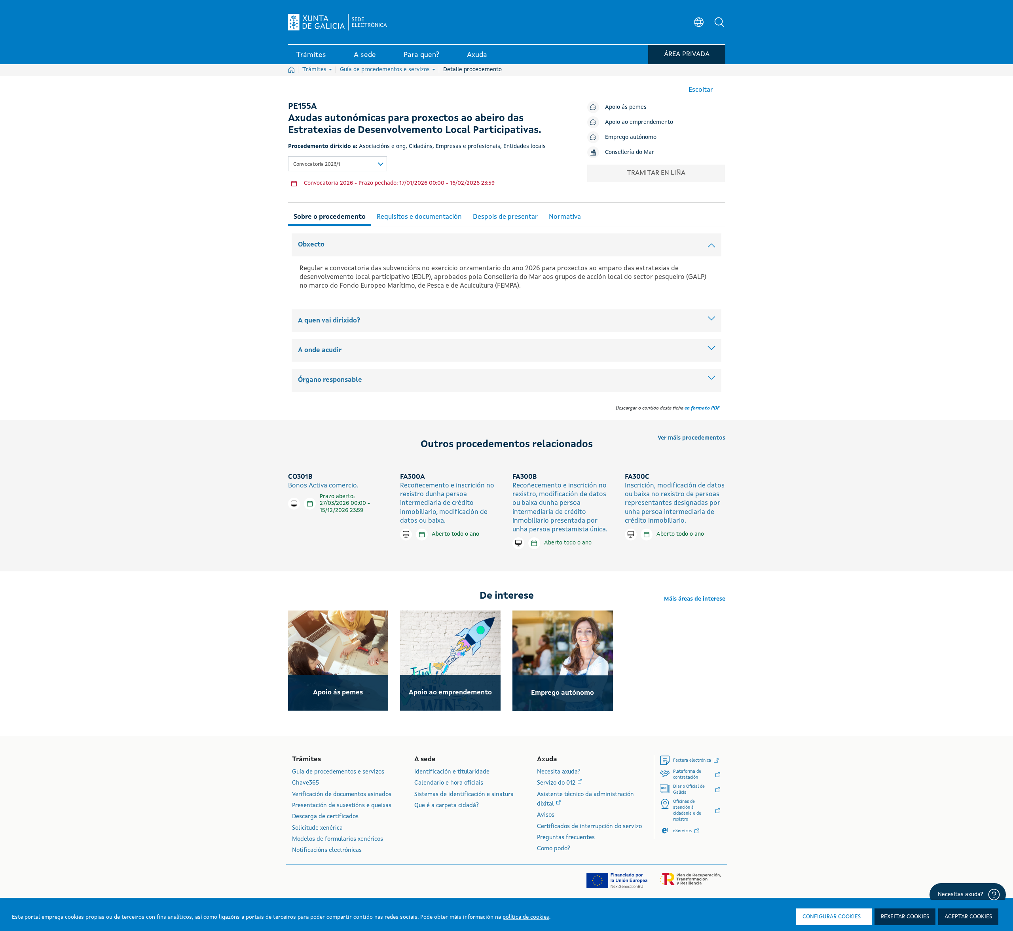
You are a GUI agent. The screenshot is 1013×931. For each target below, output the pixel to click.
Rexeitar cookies (905, 917)
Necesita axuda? (558, 772)
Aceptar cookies (968, 917)
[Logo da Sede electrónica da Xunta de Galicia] (337, 22)
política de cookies (526, 917)
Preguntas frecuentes (566, 838)
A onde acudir (319, 350)
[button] (719, 22)
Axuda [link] (477, 55)
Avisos (545, 815)
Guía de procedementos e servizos (385, 69)
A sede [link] (365, 55)
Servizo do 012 (557, 783)
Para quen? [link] (421, 55)
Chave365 (305, 783)
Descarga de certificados (325, 817)
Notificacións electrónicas (327, 850)
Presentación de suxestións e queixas (341, 806)
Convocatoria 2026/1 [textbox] (316, 164)
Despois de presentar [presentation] (505, 217)
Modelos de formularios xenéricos (337, 839)
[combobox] (337, 163)
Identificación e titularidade (451, 772)
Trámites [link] (311, 55)
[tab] (329, 216)
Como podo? (553, 849)
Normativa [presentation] (565, 217)
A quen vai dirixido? (329, 320)
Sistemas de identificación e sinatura (464, 795)
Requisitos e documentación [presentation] (419, 217)
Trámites (315, 69)
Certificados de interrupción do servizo (589, 827)
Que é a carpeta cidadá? (446, 806)
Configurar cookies (831, 917)
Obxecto (311, 244)
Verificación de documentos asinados (341, 795)
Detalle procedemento (472, 69)
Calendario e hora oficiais (448, 783)
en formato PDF (702, 408)
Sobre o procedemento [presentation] (330, 217)
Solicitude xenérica (317, 828)
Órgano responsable (330, 380)
